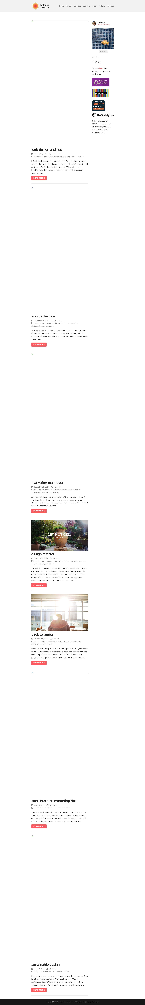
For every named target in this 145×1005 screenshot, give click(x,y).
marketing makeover (47, 482)
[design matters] (59, 535)
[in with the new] (59, 250)
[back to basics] (59, 612)
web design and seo (46, 149)
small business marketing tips (53, 801)
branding (37, 323)
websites (55, 492)
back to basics (42, 634)
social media (36, 492)
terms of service (92, 1002)
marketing (66, 157)
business (37, 157)
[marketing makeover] (59, 416)
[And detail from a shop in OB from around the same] (103, 38)
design (44, 157)
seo (72, 157)
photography (36, 326)
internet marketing (54, 157)
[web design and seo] (59, 83)
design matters (42, 554)
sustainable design (45, 964)
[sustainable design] (59, 898)
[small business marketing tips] (59, 734)
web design (79, 157)
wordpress (49, 564)
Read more (39, 178)
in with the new (43, 316)
